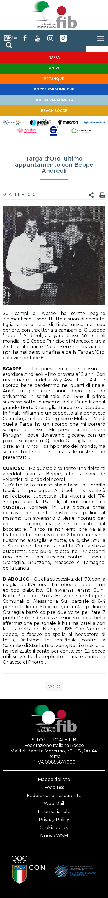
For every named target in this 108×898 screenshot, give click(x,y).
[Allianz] (94, 122)
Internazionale (54, 811)
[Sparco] (54, 130)
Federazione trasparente (54, 795)
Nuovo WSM (54, 835)
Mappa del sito (54, 779)
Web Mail (54, 803)
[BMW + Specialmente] (13, 122)
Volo (54, 686)
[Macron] (67, 122)
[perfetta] (40, 122)
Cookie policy (54, 827)
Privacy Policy (54, 819)
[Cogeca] (81, 130)
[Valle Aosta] (27, 130)
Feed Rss (54, 787)
